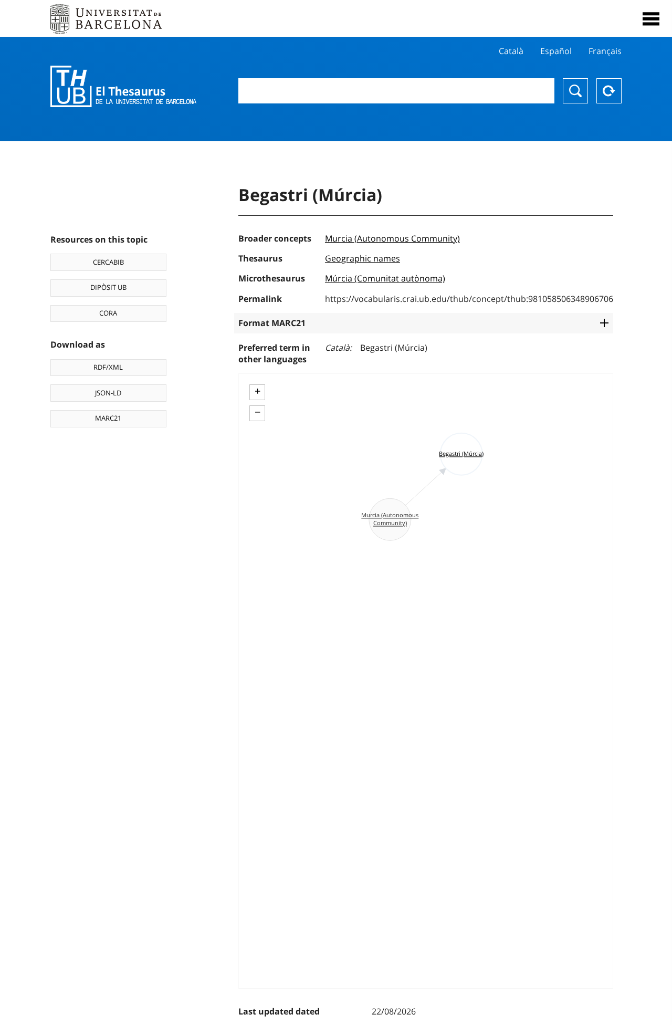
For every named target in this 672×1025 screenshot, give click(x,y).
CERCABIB (108, 262)
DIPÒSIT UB (108, 287)
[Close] (651, 19)
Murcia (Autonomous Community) (392, 238)
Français (605, 51)
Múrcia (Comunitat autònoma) (385, 278)
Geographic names (362, 258)
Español (556, 51)
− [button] (257, 412)
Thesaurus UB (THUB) (123, 87)
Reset (609, 90)
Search (575, 90)
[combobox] (396, 90)
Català (511, 51)
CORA (108, 313)
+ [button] (257, 391)
